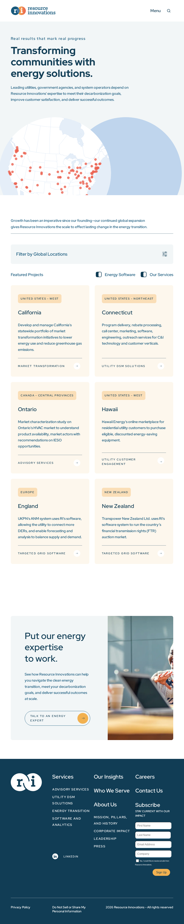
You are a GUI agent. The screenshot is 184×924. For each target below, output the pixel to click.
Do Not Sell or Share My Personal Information (69, 909)
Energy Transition (71, 811)
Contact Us (149, 790)
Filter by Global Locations (41, 254)
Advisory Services (70, 789)
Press (99, 846)
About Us (105, 804)
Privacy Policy (20, 907)
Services (62, 776)
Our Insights (108, 776)
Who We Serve (112, 790)
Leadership (105, 839)
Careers (145, 776)
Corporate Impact (112, 831)
